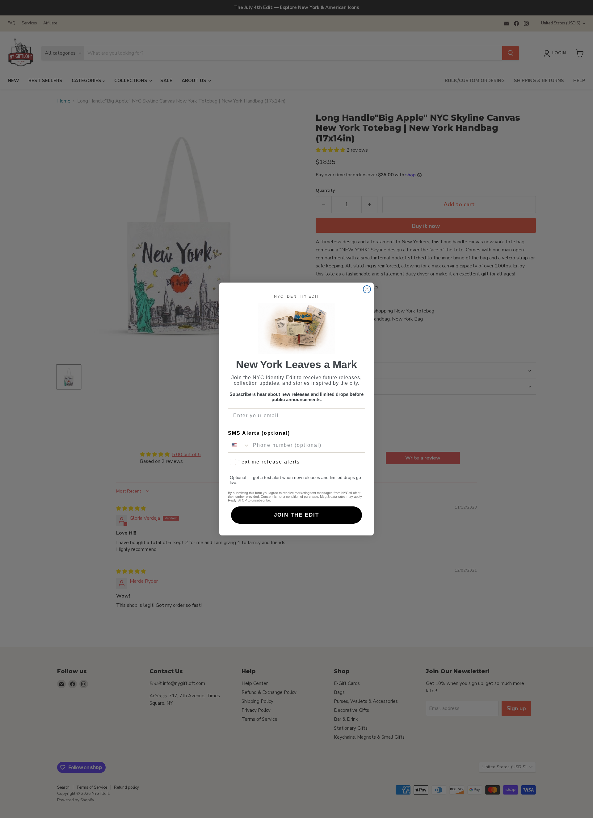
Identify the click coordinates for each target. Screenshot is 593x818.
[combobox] (239, 445)
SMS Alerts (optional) (259, 433)
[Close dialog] (367, 289)
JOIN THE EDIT (296, 515)
